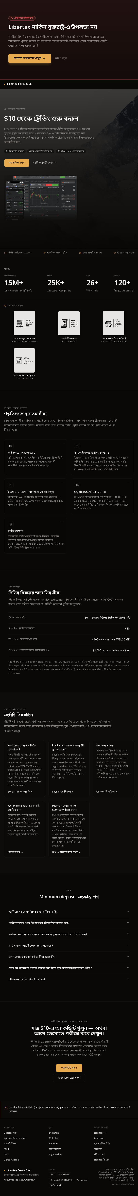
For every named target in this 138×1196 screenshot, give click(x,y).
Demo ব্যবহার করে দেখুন (65, 852)
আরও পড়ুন (61, 58)
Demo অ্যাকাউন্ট (11, 1159)
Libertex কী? (100, 1133)
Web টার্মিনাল (10, 1143)
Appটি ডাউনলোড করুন (15, 1138)
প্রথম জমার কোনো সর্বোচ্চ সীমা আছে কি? (32, 957)
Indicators (54, 1133)
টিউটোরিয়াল (55, 1149)
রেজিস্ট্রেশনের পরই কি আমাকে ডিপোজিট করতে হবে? (39, 923)
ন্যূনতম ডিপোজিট (102, 1143)
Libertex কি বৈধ (101, 1159)
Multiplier (54, 1138)
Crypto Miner (55, 1154)
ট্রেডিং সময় (99, 1154)
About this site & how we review (19, 1180)
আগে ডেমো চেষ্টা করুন (69, 1078)
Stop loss (54, 1143)
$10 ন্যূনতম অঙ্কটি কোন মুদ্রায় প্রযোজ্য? (31, 946)
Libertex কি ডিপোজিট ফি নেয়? (27, 980)
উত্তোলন (98, 1149)
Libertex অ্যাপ (10, 1133)
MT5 (6, 1154)
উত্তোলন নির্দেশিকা (105, 792)
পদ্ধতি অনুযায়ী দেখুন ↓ (44, 162)
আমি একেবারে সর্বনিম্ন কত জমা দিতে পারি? (33, 912)
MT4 (6, 1149)
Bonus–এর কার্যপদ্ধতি (19, 792)
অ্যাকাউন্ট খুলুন (17, 162)
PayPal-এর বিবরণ (61, 792)
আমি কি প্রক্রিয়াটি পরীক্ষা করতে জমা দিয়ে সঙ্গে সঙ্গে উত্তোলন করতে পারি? (50, 968)
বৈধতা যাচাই (14, 852)
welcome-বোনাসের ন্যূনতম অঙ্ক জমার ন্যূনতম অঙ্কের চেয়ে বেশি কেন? (48, 934)
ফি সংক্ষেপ (99, 1138)
